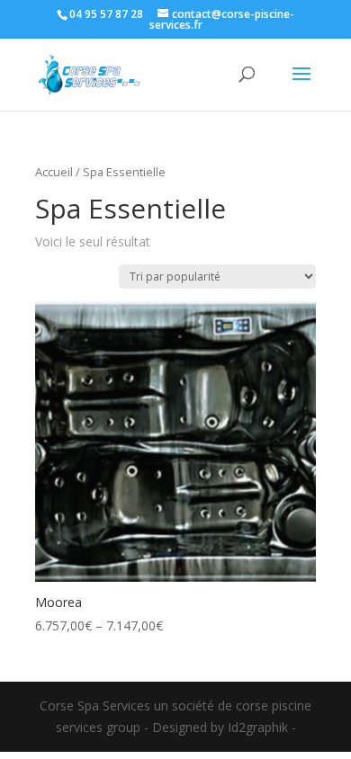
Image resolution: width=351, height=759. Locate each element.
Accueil (54, 172)
